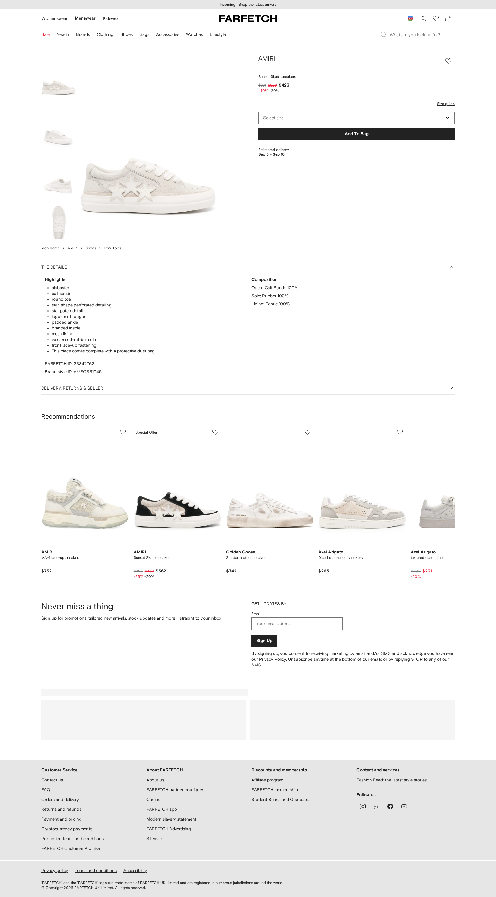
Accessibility (135, 870)
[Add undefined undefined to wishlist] (123, 432)
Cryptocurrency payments (66, 829)
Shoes (91, 248)
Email (256, 614)
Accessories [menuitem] (167, 34)
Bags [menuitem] (144, 34)
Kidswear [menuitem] (111, 18)
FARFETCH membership (274, 789)
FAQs (46, 789)
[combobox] (356, 118)
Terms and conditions (96, 870)
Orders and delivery (60, 799)
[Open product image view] (148, 147)
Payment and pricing (61, 819)
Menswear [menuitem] (85, 18)
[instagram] (362, 806)
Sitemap (154, 838)
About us (155, 780)
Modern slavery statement (171, 819)
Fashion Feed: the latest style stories (391, 780)
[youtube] (404, 806)
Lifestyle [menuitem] (218, 34)
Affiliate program (267, 780)
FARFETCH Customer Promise (70, 848)
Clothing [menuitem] (105, 34)
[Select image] (58, 78)
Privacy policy (54, 870)
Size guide (446, 104)
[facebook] (390, 806)
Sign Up (264, 641)
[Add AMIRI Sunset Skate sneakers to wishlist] (448, 61)
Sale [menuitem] (45, 34)
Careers (153, 799)
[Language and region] (410, 18)
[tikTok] (376, 806)
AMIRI (73, 248)
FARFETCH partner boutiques (175, 789)
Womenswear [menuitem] (54, 18)
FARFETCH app (161, 809)
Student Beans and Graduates (280, 799)
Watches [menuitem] (194, 34)
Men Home (50, 248)
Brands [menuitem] (83, 34)
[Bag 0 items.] (448, 18)
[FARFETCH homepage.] (248, 18)
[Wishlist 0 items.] (435, 18)
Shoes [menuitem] (126, 34)
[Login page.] (423, 18)
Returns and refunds (61, 809)
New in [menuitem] (63, 34)
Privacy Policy (272, 659)
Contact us (52, 780)
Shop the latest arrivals (257, 4)
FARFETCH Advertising (168, 829)
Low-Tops (112, 248)
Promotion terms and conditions (72, 838)
